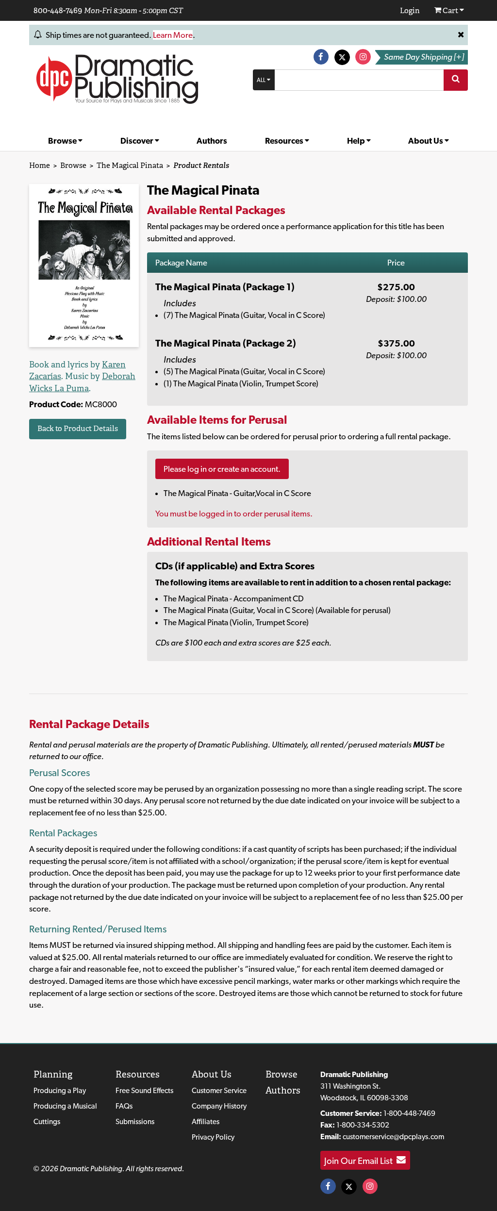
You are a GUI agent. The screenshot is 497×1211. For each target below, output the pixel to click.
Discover (137, 141)
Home (39, 165)
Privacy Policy (213, 1137)
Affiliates (205, 1121)
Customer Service (219, 1090)
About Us (426, 141)
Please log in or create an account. (222, 469)
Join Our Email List (360, 1160)
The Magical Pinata (130, 165)
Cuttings (46, 1121)
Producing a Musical (65, 1106)
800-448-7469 (57, 10)
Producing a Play (59, 1090)
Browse (63, 141)
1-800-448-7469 (409, 1113)
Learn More (173, 35)
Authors (212, 141)
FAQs (124, 1106)
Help (356, 141)
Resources (285, 141)
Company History (219, 1106)
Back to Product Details (77, 428)
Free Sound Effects (144, 1090)
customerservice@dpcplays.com (393, 1136)
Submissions (135, 1121)
